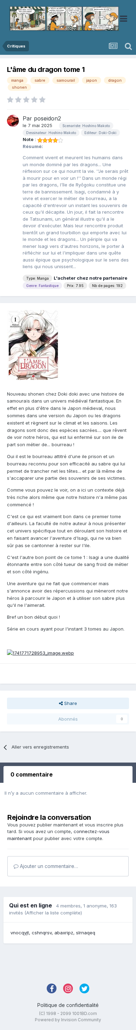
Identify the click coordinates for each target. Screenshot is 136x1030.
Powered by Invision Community (68, 1019)
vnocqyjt (19, 932)
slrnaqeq (85, 932)
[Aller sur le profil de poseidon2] (13, 121)
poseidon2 (47, 118)
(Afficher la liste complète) (53, 912)
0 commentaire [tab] (31, 774)
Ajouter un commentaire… (48, 866)
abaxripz (63, 932)
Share (70, 703)
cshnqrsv (42, 932)
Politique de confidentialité (68, 1005)
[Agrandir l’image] (40, 652)
